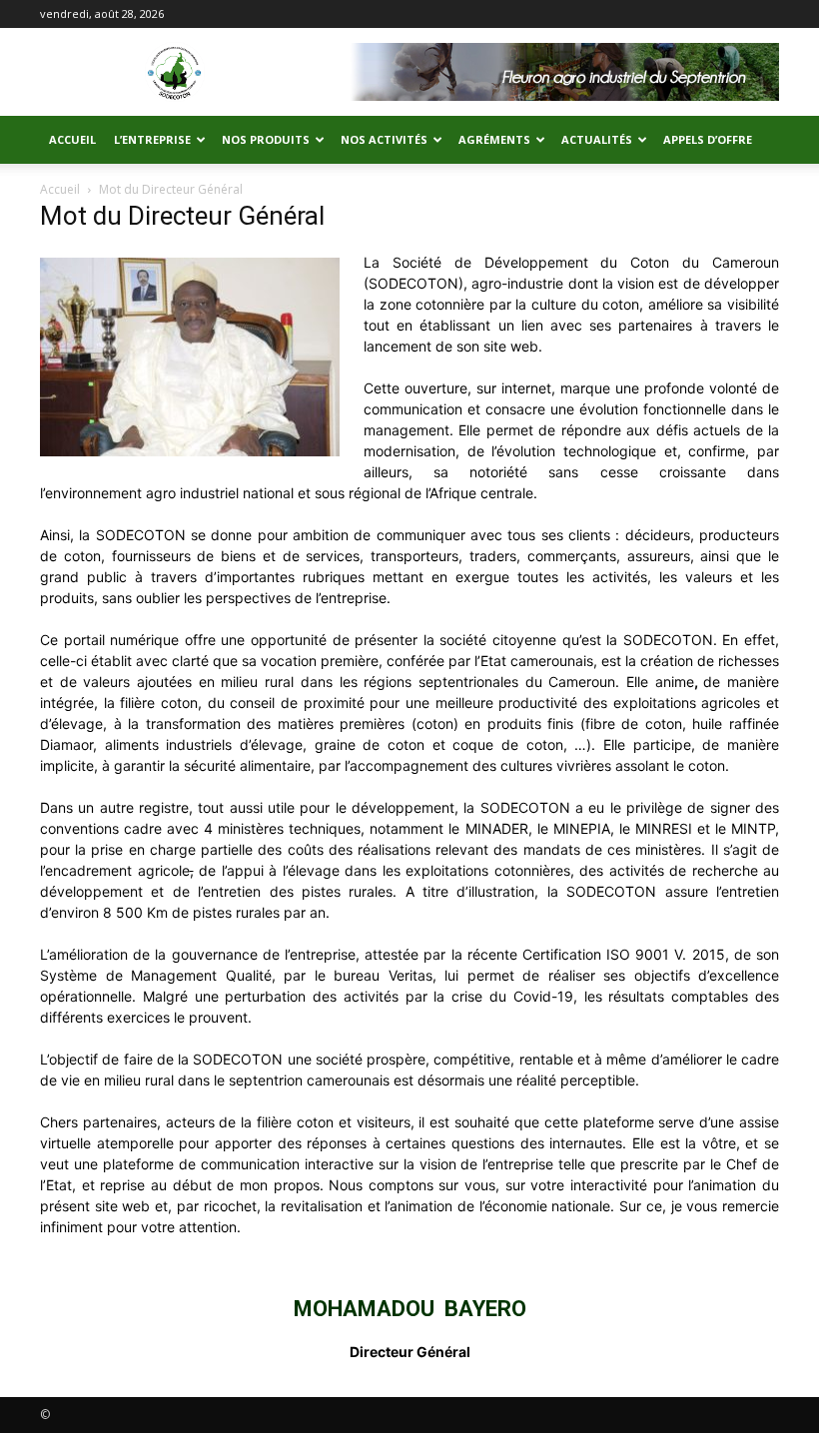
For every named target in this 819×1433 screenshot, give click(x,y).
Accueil (72, 139)
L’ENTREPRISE (152, 139)
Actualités (596, 139)
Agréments (494, 139)
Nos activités (384, 139)
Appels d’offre (707, 139)
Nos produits (266, 139)
